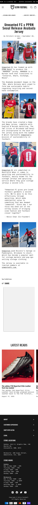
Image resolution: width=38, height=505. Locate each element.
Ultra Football (23, 497)
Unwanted (6, 251)
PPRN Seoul (7, 69)
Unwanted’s (26, 135)
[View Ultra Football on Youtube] (25, 492)
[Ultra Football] (19, 7)
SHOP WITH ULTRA (9, 430)
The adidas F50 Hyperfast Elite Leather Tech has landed (16, 387)
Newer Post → (33, 15)
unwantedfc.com (9, 267)
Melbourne (7, 477)
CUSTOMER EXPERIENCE (11, 425)
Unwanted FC (7, 67)
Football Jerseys (8, 279)
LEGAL (5, 436)
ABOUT (6, 419)
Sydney (6, 464)
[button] (31, 7)
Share (7, 283)
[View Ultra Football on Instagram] (12, 492)
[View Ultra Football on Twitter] (21, 492)
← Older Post (26, 15)
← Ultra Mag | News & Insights (8, 15)
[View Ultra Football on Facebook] (16, 492)
